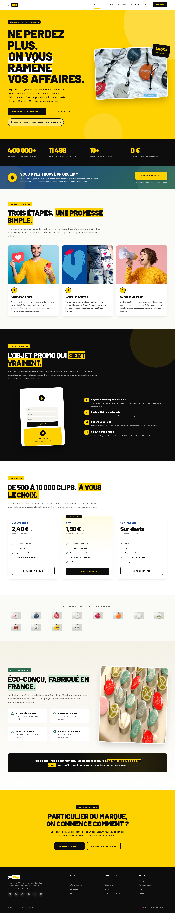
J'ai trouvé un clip (77, 885)
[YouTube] (28, 894)
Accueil (97, 5)
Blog (146, 5)
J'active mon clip (61, 112)
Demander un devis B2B (103, 846)
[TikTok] (34, 894)
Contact (160, 5)
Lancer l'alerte (149, 176)
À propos (142, 881)
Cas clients (135, 5)
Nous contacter (142, 571)
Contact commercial (113, 893)
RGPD (141, 889)
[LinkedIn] (10, 894)
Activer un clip (75, 881)
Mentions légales (145, 885)
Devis (107, 889)
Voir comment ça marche (25, 112)
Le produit (109, 5)
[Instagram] (16, 894)
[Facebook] (22, 894)
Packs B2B (121, 5)
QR (12, 5)
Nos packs (109, 881)
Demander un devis (33, 571)
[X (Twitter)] (40, 894)
